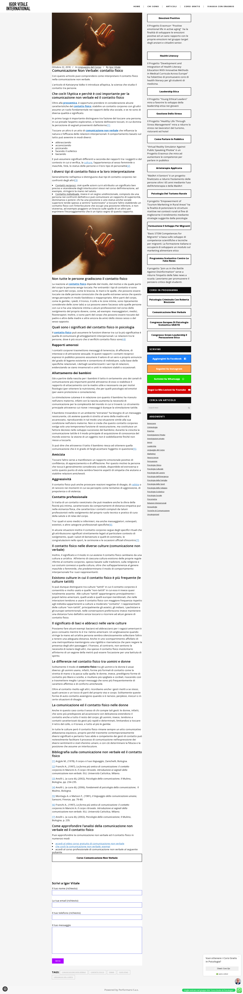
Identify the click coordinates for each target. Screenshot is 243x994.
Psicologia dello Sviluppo (157, 488)
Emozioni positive (169, 18)
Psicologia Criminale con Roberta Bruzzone (169, 301)
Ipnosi (149, 442)
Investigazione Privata (156, 435)
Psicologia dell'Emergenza (157, 476)
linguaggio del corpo (63, 977)
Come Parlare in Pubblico (169, 139)
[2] (128, 166)
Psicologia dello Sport (156, 484)
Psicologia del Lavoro (156, 472)
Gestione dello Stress (169, 113)
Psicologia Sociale (154, 495)
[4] (123, 339)
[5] (134, 449)
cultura (88, 162)
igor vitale (123, 972)
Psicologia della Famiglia (157, 480)
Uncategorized (153, 514)
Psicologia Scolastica (155, 491)
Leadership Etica (169, 91)
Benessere (151, 423)
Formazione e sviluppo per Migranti (169, 225)
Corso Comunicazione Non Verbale (97, 857)
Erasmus (150, 431)
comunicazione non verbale (74, 972)
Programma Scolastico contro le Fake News (169, 259)
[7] (137, 540)
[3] (75, 180)
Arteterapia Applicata (169, 168)
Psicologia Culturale (155, 469)
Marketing (151, 454)
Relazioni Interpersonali (156, 503)
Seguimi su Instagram (169, 368)
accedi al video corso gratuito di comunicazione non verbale (89, 843)
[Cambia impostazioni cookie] (5, 988)
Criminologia (152, 427)
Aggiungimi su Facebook (167, 358)
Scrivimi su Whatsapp (167, 378)
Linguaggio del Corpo (89, 67)
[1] (108, 125)
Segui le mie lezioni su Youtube (167, 389)
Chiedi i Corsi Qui (223, 968)
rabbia (135, 484)
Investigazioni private (155, 438)
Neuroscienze (152, 457)
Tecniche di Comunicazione (158, 510)
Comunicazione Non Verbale (169, 312)
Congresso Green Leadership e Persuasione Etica (169, 336)
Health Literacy (169, 55)
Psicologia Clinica (154, 465)
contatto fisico (97, 972)
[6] (110, 524)
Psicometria (152, 499)
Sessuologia (152, 507)
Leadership (151, 446)
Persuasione (152, 461)
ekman (111, 972)
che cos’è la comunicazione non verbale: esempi (82, 846)
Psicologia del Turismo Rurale (169, 193)
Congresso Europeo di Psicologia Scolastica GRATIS (169, 323)
